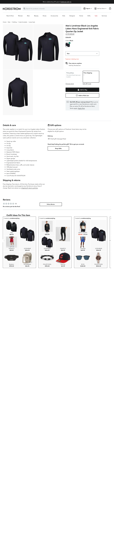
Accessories (54, 16)
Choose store (70, 84)
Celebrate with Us (65, 2)
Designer (72, 16)
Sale (96, 16)
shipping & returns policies (29, 188)
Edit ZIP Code (87, 84)
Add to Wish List (83, 95)
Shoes (44, 16)
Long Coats (32, 22)
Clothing (14, 22)
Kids (63, 16)
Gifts (88, 16)
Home (81, 16)
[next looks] (110, 240)
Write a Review (51, 204)
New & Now (10, 16)
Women (20, 16)
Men (28, 16)
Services (104, 16)
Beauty (36, 16)
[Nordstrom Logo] (11, 9)
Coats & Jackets (22, 22)
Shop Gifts (58, 148)
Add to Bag (83, 90)
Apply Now (81, 108)
